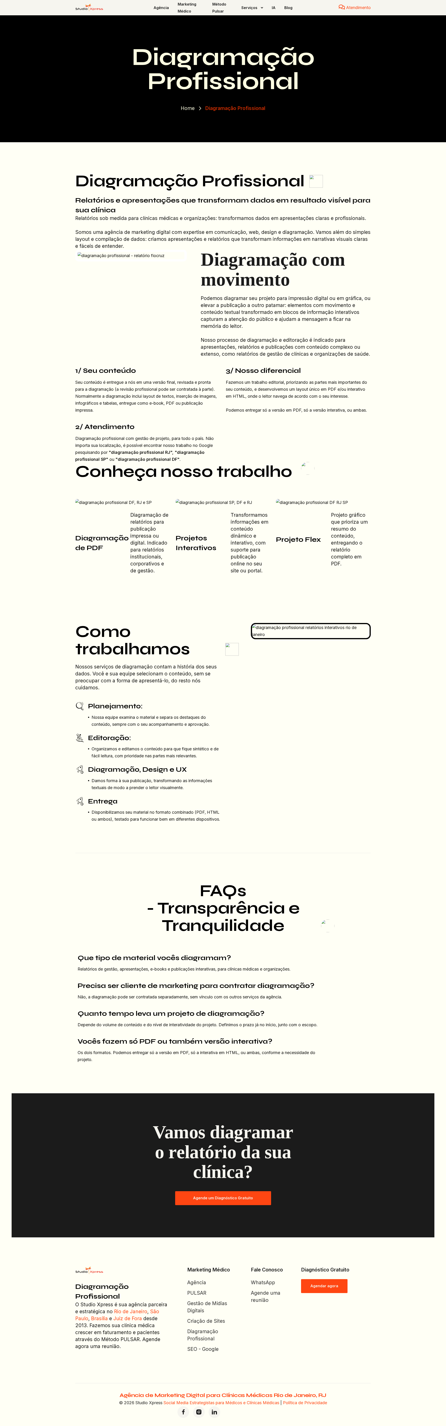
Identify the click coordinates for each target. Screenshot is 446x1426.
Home (188, 108)
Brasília (99, 1318)
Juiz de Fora (127, 1318)
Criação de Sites (206, 1321)
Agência (196, 1282)
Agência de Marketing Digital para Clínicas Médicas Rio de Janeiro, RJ (223, 1395)
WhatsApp (263, 1282)
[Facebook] (183, 1412)
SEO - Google (203, 1349)
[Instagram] (199, 1412)
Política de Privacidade (305, 1402)
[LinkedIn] (214, 1412)
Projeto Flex (298, 539)
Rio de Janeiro (130, 1311)
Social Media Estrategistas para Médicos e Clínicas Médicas (221, 1402)
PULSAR (196, 1293)
